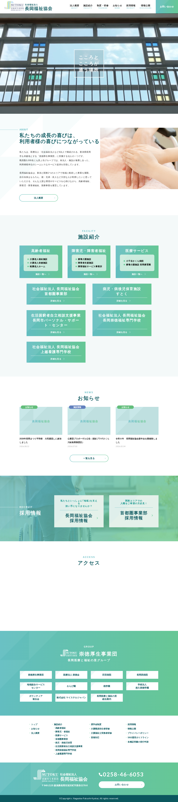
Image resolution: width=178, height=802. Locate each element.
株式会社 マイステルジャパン (71, 697)
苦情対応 (95, 737)
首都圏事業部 (61, 739)
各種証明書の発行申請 (138, 742)
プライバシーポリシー (138, 733)
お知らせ (117, 6)
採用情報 (131, 6)
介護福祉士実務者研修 (101, 733)
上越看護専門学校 (63, 753)
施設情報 (77, 407)
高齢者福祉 (60, 728)
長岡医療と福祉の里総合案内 (107, 697)
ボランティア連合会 (36, 697)
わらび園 (71, 686)
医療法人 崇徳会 (71, 675)
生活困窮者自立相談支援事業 (68, 746)
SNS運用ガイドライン (138, 737)
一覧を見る (89, 458)
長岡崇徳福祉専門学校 (65, 750)
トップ (34, 724)
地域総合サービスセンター (36, 686)
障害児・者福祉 (62, 731)
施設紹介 (88, 6)
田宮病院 (106, 675)
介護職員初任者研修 (100, 728)
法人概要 (74, 6)
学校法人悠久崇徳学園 (142, 686)
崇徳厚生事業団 (36, 675)
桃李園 (106, 686)
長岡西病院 (142, 675)
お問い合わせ (122, 784)
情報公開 (146, 6)
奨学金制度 (96, 724)
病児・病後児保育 (63, 742)
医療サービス (61, 735)
